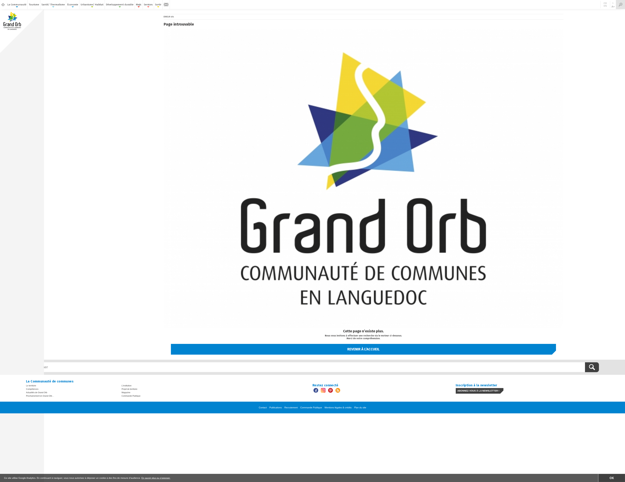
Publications (275, 407)
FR (605, 3)
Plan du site (360, 407)
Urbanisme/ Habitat (92, 4)
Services (148, 4)
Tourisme (34, 4)
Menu (620, 4)
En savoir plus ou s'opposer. (155, 478)
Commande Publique (131, 396)
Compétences (32, 389)
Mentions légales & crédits (338, 407)
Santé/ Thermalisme (53, 4)
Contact (263, 407)
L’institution (127, 386)
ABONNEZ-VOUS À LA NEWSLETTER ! (478, 390)
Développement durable (119, 4)
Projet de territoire (129, 389)
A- (613, 3)
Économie (72, 4)
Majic (138, 4)
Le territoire (31, 386)
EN (605, 6)
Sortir (158, 4)
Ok (612, 478)
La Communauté (16, 4)
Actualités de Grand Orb (36, 392)
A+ (613, 6)
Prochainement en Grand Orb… (40, 396)
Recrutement (291, 407)
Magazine (126, 392)
